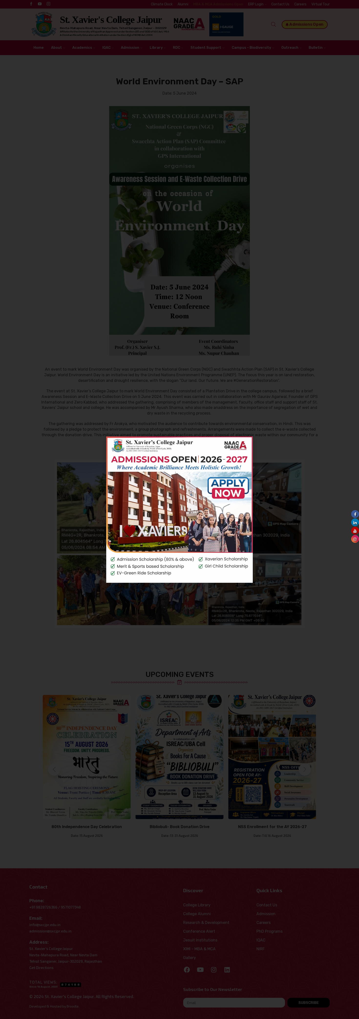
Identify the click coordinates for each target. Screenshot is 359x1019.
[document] (179, 509)
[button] (245, 443)
